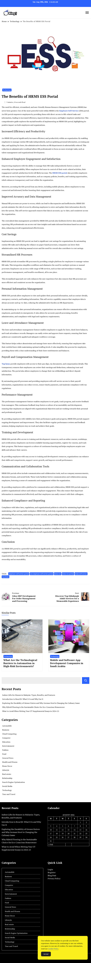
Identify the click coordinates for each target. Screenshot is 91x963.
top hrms (5, 577)
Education (6, 742)
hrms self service (81, 574)
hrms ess (57, 574)
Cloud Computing (9, 734)
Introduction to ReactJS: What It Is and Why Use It (22, 699)
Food (4, 754)
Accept (45, 954)
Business (5, 730)
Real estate (6, 774)
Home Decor (7, 766)
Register (51, 872)
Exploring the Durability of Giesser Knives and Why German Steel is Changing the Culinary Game (41, 703)
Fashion (5, 750)
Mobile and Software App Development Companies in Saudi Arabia (66, 663)
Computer (6, 738)
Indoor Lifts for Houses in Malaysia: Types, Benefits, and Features (28, 695)
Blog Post (52, 875)
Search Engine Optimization (13, 782)
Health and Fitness (9, 762)
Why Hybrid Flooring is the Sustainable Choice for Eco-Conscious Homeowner (33, 707)
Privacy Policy (54, 878)
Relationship (7, 778)
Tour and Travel (8, 794)
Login (50, 869)
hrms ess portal (68, 574)
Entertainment (8, 746)
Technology (7, 90)
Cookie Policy (53, 949)
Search (85, 680)
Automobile (7, 726)
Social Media (7, 786)
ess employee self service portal (41, 574)
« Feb (50, 844)
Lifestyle (5, 770)
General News (7, 758)
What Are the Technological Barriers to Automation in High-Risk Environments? (20, 663)
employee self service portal (19, 574)
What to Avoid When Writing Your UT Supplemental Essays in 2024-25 (30, 711)
